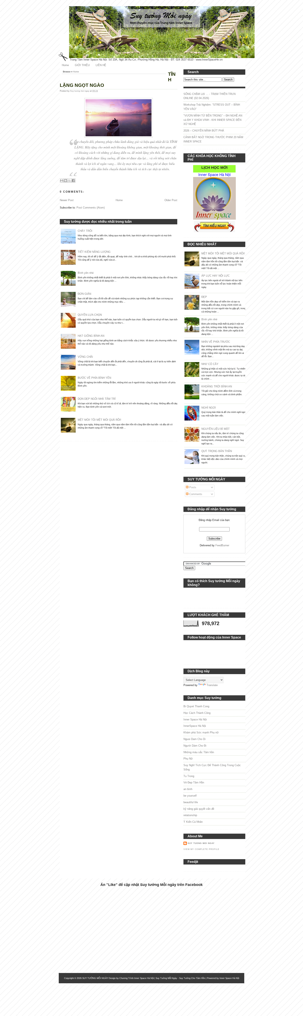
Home (65, 65)
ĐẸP (204, 296)
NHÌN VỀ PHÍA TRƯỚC (215, 341)
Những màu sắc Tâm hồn (198, 752)
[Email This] (62, 180)
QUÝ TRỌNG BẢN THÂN (216, 451)
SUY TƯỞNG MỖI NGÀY (95, 978)
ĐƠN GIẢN (84, 293)
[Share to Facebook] (73, 180)
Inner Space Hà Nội (195, 719)
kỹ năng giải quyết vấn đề (198, 808)
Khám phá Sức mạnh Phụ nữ (201, 732)
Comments (195, 494)
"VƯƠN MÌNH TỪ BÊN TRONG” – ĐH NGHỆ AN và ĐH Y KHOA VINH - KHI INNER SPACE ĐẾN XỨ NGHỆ (212, 120)
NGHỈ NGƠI (208, 407)
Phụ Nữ (188, 758)
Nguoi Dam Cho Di (194, 739)
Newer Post (67, 200)
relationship (190, 815)
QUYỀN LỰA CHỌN (90, 314)
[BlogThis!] (65, 180)
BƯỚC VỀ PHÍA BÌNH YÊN (94, 377)
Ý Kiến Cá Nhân (193, 821)
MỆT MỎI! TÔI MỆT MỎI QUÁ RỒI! (99, 419)
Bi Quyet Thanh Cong (196, 706)
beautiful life (190, 802)
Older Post (170, 200)
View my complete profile (201, 849)
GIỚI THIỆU (82, 65)
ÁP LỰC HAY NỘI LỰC (215, 275)
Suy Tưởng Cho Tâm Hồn (192, 978)
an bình (187, 789)
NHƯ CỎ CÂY (209, 364)
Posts (192, 487)
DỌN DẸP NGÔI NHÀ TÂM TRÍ (97, 398)
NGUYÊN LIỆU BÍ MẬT (215, 428)
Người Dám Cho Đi (194, 745)
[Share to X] (69, 180)
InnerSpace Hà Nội (194, 725)
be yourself (190, 795)
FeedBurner (222, 545)
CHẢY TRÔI (85, 230)
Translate (212, 685)
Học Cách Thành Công (196, 712)
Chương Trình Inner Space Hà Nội (136, 978)
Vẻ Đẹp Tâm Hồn (193, 782)
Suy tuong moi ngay (80, 91)
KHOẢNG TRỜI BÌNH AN (216, 386)
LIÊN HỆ (101, 65)
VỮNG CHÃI (85, 356)
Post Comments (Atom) (90, 207)
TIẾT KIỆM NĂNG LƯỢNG (94, 251)
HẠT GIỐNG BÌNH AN (91, 335)
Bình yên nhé (86, 272)
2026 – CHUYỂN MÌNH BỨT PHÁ (203, 130)
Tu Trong (188, 776)
